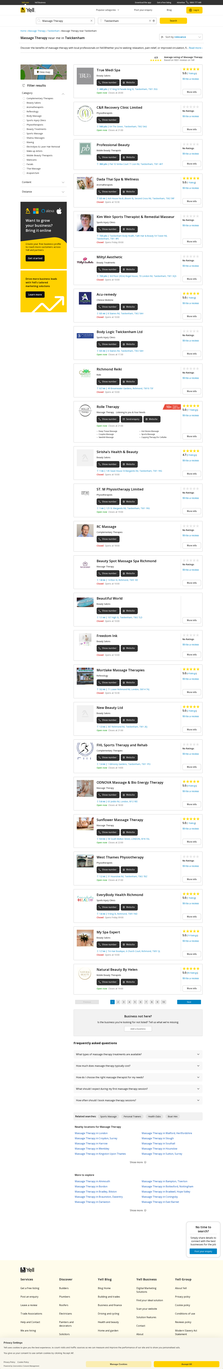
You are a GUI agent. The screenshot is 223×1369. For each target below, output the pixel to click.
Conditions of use (185, 1313)
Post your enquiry (143, 10)
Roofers (63, 1305)
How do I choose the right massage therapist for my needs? (110, 1077)
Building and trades (109, 1296)
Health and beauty (108, 1322)
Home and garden (108, 1330)
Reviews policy (183, 1322)
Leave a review (28, 1305)
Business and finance (110, 1305)
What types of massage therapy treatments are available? (109, 1054)
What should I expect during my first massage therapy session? (112, 1088)
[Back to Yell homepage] (28, 10)
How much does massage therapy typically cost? (103, 1065)
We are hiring (28, 1330)
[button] (91, 21)
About (139, 1334)
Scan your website (146, 1308)
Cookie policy (182, 1305)
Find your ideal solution (149, 1300)
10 (163, 1002)
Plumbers (64, 1296)
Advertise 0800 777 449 (189, 2)
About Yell (181, 1288)
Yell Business (40, 2)
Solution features (146, 1317)
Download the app (143, 2)
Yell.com (25, 2)
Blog (169, 10)
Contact (140, 1325)
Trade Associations (31, 1313)
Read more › (196, 47)
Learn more (35, 294)
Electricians (65, 1313)
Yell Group (183, 1279)
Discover (66, 1279)
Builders (64, 1288)
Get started (35, 258)
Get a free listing (164, 2)
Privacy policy (182, 1296)
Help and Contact (30, 1322)
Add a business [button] (138, 1028)
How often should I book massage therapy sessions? (106, 1100)
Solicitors (64, 1334)
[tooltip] (153, 21)
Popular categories (106, 10)
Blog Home (104, 1288)
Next (189, 1002)
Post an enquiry (29, 1296)
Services (26, 1279)
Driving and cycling (108, 1313)
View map (44, 72)
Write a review (190, 79)
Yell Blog (105, 1279)
